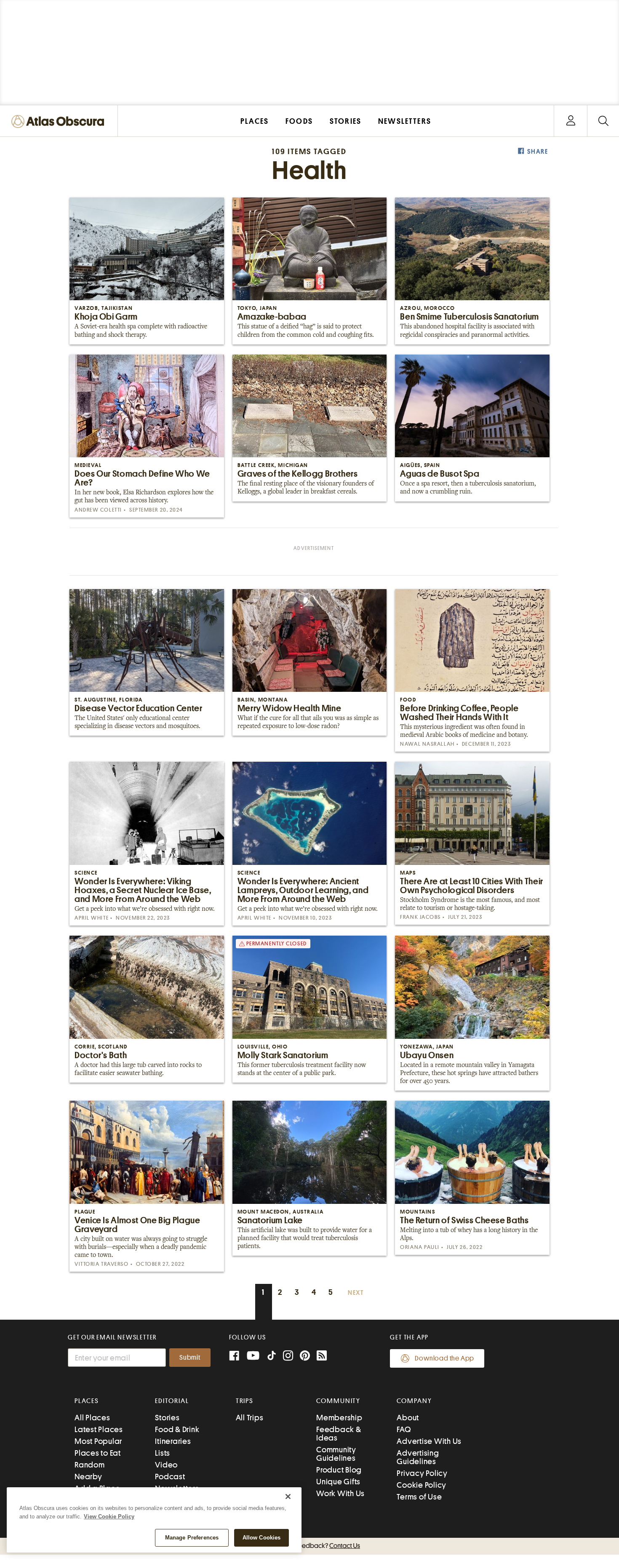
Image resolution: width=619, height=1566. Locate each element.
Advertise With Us (429, 1441)
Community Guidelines (336, 1454)
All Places (92, 1418)
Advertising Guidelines (418, 1457)
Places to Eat (98, 1453)
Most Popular (98, 1441)
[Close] (288, 1496)
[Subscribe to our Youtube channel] (253, 1356)
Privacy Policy (422, 1473)
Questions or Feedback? (309, 1545)
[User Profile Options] (570, 121)
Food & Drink (177, 1429)
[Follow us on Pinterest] (305, 1356)
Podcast (170, 1477)
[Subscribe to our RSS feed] (322, 1356)
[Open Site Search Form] (603, 121)
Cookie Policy (421, 1485)
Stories (167, 1418)
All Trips (250, 1418)
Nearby (88, 1477)
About (408, 1418)
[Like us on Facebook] (234, 1356)
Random (90, 1465)
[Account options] (570, 121)
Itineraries (173, 1441)
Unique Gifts (338, 1482)
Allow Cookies (262, 1537)
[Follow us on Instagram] (288, 1356)
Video (166, 1465)
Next (356, 1293)
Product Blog (339, 1470)
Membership (339, 1418)
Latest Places (99, 1429)
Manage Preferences (192, 1537)
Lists (162, 1453)
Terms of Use (419, 1497)
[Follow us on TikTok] (271, 1357)
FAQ (404, 1429)
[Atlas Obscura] (59, 121)
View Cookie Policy (109, 1516)
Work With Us (340, 1493)
